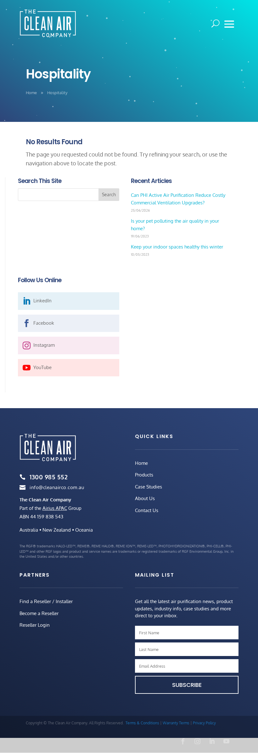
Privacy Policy (204, 723)
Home (141, 463)
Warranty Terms (176, 723)
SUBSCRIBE (187, 685)
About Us (145, 498)
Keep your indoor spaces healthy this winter (177, 247)
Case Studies (148, 487)
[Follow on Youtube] (226, 741)
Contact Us (146, 510)
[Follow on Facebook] (183, 741)
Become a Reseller (39, 613)
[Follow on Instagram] (197, 741)
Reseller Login (35, 625)
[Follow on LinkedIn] (212, 741)
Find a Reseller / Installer (46, 601)
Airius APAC (54, 508)
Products (144, 475)
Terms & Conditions (142, 723)
